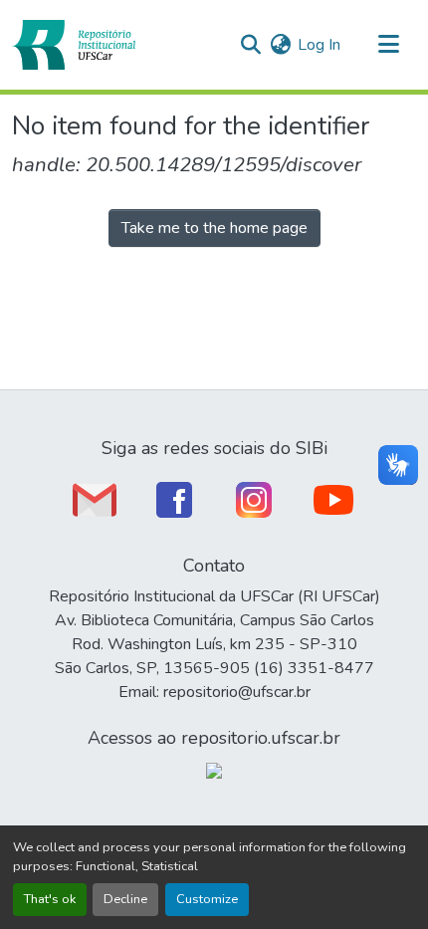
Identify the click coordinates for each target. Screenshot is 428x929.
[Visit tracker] (214, 770)
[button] (73, 45)
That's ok (50, 899)
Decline (125, 899)
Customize (207, 899)
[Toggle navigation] (388, 45)
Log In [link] (319, 45)
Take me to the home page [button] (214, 228)
